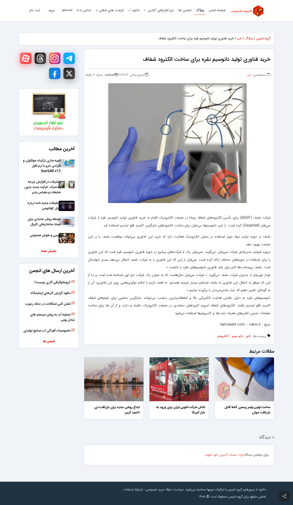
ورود (51, 10)
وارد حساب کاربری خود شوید (224, 455)
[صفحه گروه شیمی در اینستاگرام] (54, 58)
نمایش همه (48, 251)
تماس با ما (84, 10)
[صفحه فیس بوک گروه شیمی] (54, 73)
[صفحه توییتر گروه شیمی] (69, 73)
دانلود (136, 10)
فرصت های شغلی (111, 10)
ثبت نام (34, 10)
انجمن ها (184, 10)
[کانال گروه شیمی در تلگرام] (69, 58)
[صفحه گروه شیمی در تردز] (40, 58)
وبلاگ (200, 10)
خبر (239, 38)
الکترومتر (223, 336)
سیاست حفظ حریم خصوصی (165, 489)
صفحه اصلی (217, 10)
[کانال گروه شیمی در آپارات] (25, 58)
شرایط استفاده (133, 489)
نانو (248, 336)
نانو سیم (237, 336)
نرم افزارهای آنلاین (161, 10)
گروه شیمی (263, 38)
